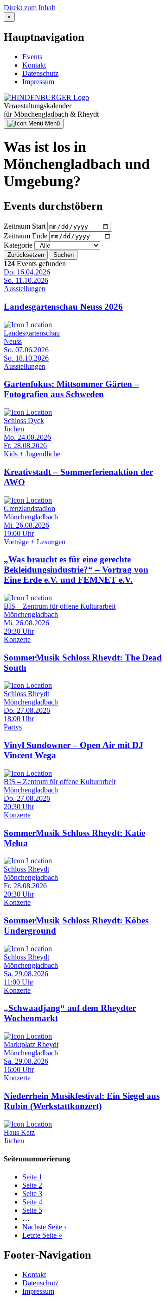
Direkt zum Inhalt (29, 8)
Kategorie (18, 245)
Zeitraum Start (24, 226)
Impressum (38, 82)
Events (32, 57)
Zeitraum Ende (25, 236)
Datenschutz (40, 73)
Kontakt (34, 65)
